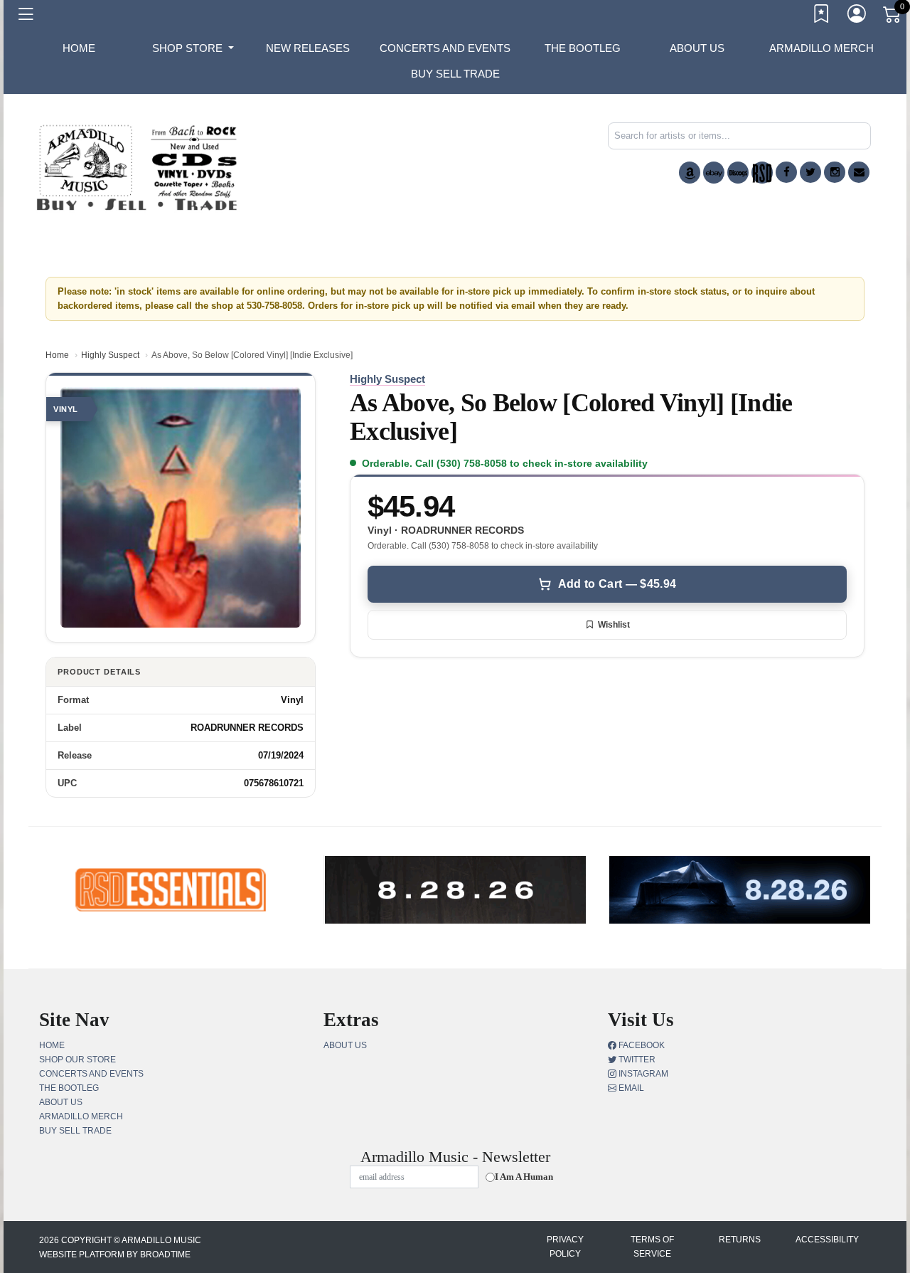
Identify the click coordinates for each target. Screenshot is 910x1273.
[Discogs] (738, 172)
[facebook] (786, 172)
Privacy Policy (565, 1247)
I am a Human (524, 1176)
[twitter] (810, 172)
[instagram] (835, 172)
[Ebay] (714, 172)
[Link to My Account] (857, 16)
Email (630, 1088)
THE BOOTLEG (583, 48)
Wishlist (614, 625)
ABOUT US (697, 48)
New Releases (308, 48)
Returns (740, 1240)
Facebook (640, 1045)
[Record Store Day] (762, 172)
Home (57, 355)
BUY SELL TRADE (455, 74)
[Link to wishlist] (822, 16)
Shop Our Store (77, 1060)
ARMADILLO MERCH (821, 48)
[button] (193, 48)
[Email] (859, 172)
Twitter (635, 1060)
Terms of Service (652, 1247)
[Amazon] (690, 172)
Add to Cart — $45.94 (617, 584)
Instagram (642, 1074)
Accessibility (827, 1240)
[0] (892, 17)
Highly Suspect (110, 355)
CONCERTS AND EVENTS (445, 48)
